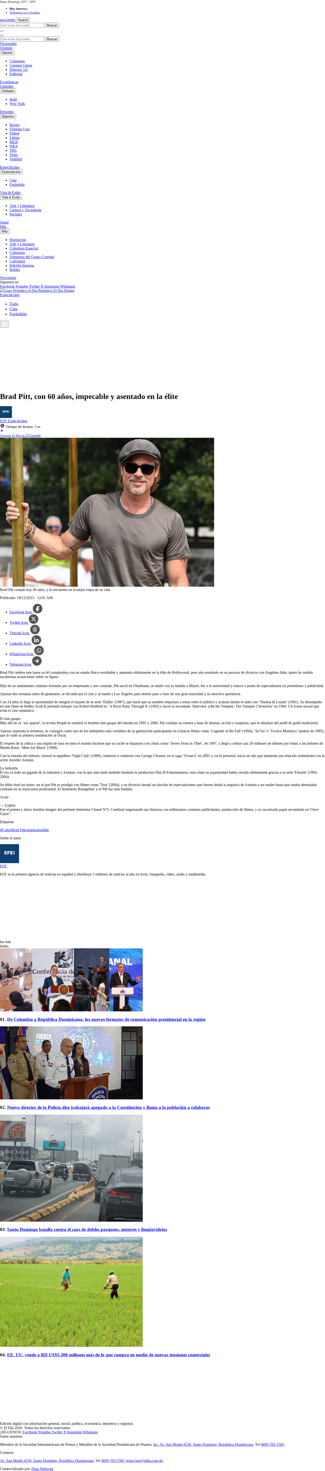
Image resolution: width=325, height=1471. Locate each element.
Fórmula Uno (20, 129)
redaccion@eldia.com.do (144, 1461)
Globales (6, 86)
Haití (13, 99)
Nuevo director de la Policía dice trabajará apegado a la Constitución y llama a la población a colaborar (108, 1107)
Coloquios (17, 253)
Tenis (14, 155)
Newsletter (8, 278)
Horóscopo (18, 240)
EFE (4, 421)
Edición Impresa (22, 265)
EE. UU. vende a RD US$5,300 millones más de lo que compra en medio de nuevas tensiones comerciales (108, 1354)
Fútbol (14, 133)
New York (17, 104)
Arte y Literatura (22, 206)
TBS (13, 150)
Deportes (7, 112)
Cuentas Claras (21, 65)
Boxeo (15, 125)
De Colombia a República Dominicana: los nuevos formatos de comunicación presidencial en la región (106, 1019)
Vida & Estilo (10, 193)
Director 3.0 (19, 70)
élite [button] (46, 830)
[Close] (2, 35)
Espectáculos (10, 167)
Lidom (15, 138)
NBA (14, 146)
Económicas (9, 82)
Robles (15, 270)
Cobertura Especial (24, 248)
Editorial (16, 74)
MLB (14, 142)
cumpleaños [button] (34, 830)
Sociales (16, 214)
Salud (4, 222)
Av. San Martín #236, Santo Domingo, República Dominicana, (47, 1461)
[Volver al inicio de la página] (4, 324)
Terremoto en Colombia (25, 12)
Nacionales (8, 44)
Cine (13, 180)
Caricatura (17, 261)
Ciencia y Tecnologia (25, 210)
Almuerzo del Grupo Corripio (32, 257)
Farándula (17, 184)
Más (3, 227)
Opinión (6, 48)
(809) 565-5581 (272, 1444)
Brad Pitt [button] (18, 830)
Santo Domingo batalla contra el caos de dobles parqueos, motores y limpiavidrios (87, 1229)
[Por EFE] (6, 417)
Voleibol (16, 159)
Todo (14, 303)
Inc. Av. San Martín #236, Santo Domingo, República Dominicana (203, 1444)
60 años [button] (6, 830)
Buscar (52, 25)
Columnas (17, 61)
